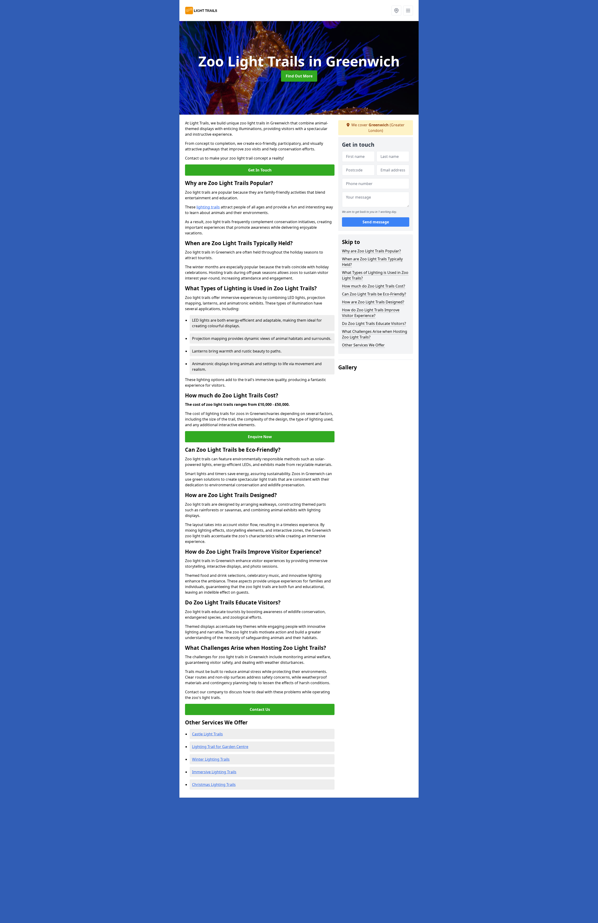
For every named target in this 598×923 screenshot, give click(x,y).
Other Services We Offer (363, 345)
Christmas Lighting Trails (214, 784)
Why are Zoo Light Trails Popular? (371, 251)
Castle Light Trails (207, 734)
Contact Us (260, 709)
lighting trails (208, 207)
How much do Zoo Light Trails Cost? (373, 286)
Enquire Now (260, 436)
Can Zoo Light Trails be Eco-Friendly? (374, 294)
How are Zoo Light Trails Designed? (373, 302)
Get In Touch (260, 170)
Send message (376, 222)
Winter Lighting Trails (211, 759)
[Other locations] (396, 10)
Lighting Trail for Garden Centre (220, 746)
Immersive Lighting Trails (214, 771)
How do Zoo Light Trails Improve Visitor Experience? (370, 312)
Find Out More (299, 76)
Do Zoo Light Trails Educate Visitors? (374, 323)
